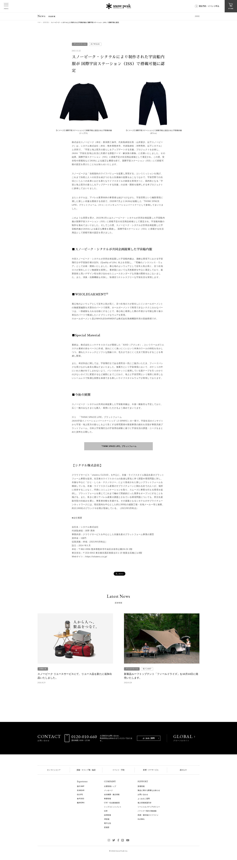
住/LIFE (80, 794)
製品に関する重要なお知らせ (149, 790)
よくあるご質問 (149, 738)
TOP (39, 22)
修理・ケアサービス (151, 770)
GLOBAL (183, 737)
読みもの (183, 770)
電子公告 (107, 823)
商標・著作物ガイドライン (148, 815)
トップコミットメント (112, 807)
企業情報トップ (110, 786)
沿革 (106, 811)
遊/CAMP (80, 786)
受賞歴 (106, 827)
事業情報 (107, 799)
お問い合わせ (143, 794)
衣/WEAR (80, 790)
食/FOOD (80, 799)
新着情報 (46, 22)
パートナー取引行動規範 (147, 811)
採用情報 (107, 815)
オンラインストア (54, 770)
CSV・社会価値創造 (112, 803)
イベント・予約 (118, 770)
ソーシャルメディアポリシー (149, 807)
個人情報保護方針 (144, 803)
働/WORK (80, 803)
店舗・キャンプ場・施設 (86, 770)
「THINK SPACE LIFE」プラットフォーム (119, 446)
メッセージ (108, 790)
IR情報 (106, 819)
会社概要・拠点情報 (112, 794)
